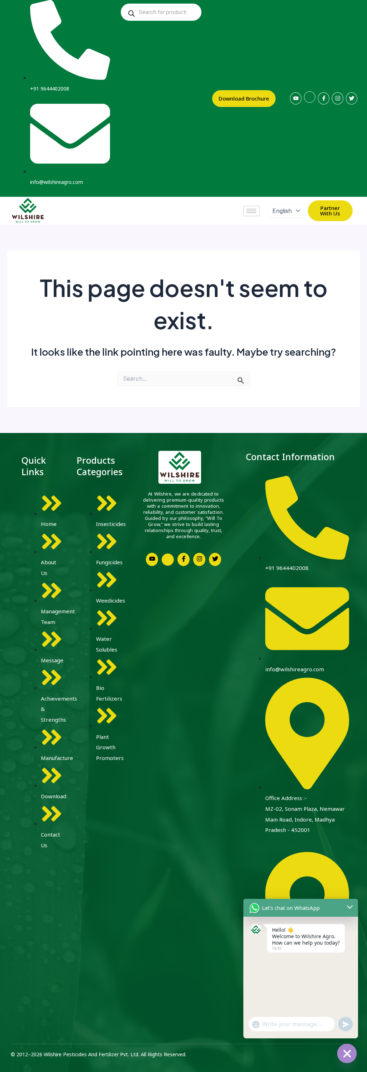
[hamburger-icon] (251, 211)
